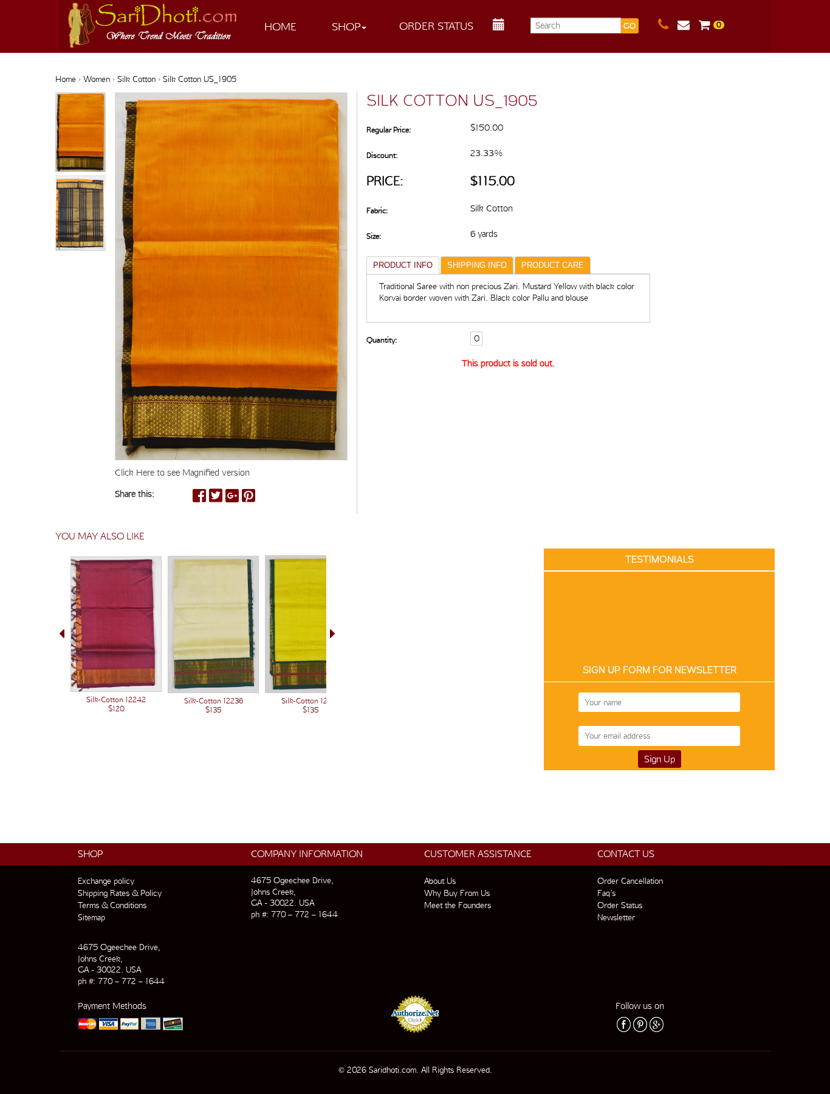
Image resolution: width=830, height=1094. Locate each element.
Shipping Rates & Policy (120, 893)
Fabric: (377, 210)
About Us (440, 881)
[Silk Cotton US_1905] (80, 133)
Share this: (134, 493)
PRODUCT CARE (552, 265)
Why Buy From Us (457, 893)
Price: (384, 180)
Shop (346, 26)
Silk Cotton (136, 79)
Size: (373, 236)
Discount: (381, 155)
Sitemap (91, 917)
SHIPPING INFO (477, 265)
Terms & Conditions (112, 905)
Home (280, 26)
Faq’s (606, 893)
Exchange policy (106, 881)
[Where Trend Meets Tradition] (153, 22)
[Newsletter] (688, 25)
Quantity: (381, 339)
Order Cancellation (630, 881)
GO (629, 25)
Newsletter (616, 917)
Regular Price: (388, 129)
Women (96, 79)
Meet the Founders (457, 905)
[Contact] (667, 25)
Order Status (436, 25)
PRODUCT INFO (403, 265)
